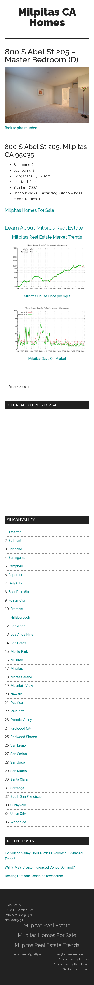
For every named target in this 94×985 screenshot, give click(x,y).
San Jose (17, 762)
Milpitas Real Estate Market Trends (47, 237)
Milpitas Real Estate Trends (47, 945)
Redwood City (21, 728)
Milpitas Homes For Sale (29, 210)
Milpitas (16, 669)
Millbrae (16, 660)
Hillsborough (20, 617)
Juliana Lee (18, 954)
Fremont (16, 609)
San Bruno (18, 745)
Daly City (15, 583)
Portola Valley (21, 720)
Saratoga (17, 788)
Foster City (17, 600)
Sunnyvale (18, 805)
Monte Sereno (21, 677)
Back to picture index (21, 128)
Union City (18, 814)
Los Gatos (18, 643)
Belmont (15, 541)
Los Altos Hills (21, 634)
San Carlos (18, 754)
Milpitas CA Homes (47, 17)
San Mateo (18, 771)
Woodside (18, 822)
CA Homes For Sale (75, 969)
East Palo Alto (19, 592)
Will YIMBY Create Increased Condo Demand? (40, 867)
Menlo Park (19, 651)
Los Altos (17, 626)
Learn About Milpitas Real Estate (44, 228)
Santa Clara (19, 779)
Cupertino (16, 575)
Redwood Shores (23, 737)
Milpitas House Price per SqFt (47, 296)
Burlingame (17, 558)
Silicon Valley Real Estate (71, 964)
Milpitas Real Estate (47, 925)
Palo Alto (17, 711)
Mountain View (21, 686)
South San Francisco (26, 796)
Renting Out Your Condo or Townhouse (34, 876)
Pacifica (16, 703)
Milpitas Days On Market (47, 359)
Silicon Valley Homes (74, 959)
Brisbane (15, 549)
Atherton (15, 532)
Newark (16, 694)
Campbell (16, 566)
